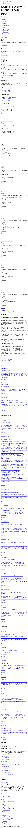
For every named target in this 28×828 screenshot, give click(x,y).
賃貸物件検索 (4, 45)
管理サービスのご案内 (8, 801)
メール (5, 822)
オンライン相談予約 (8, 774)
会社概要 (5, 34)
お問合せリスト (7, 816)
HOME (5, 27)
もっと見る (3, 410)
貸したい (5, 32)
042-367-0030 (4, 761)
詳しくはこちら (4, 55)
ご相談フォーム (7, 360)
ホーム (5, 804)
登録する (3, 308)
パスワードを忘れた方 (8, 312)
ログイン (5, 310)
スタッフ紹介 (6, 33)
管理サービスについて (8, 359)
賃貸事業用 (6, 29)
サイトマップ (6, 810)
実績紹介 (5, 30)
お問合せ (5, 768)
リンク (5, 821)
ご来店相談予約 (7, 772)
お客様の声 (6, 757)
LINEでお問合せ (7, 770)
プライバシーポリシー (8, 808)
